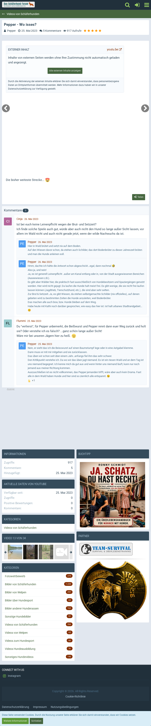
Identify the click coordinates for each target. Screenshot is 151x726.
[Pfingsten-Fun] (15, 552)
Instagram (14, 675)
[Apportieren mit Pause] (61, 552)
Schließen (36, 721)
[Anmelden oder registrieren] (137, 5)
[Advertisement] (75, 418)
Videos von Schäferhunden (20, 527)
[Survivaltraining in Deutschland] (105, 549)
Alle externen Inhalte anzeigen (65, 70)
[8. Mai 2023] (46, 552)
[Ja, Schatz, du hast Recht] (112, 494)
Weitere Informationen (15, 721)
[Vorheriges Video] (6, 108)
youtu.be (112, 49)
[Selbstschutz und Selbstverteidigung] (112, 590)
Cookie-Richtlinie (75, 696)
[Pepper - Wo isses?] (30, 552)
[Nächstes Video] (145, 108)
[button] (146, 5)
